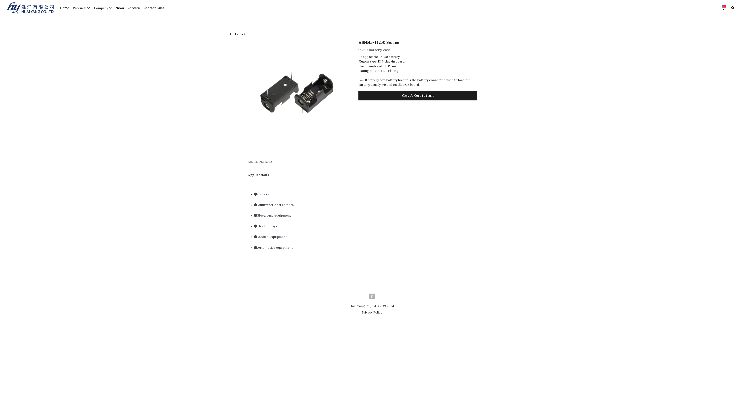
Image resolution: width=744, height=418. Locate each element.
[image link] (32, 7)
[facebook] (372, 304)
